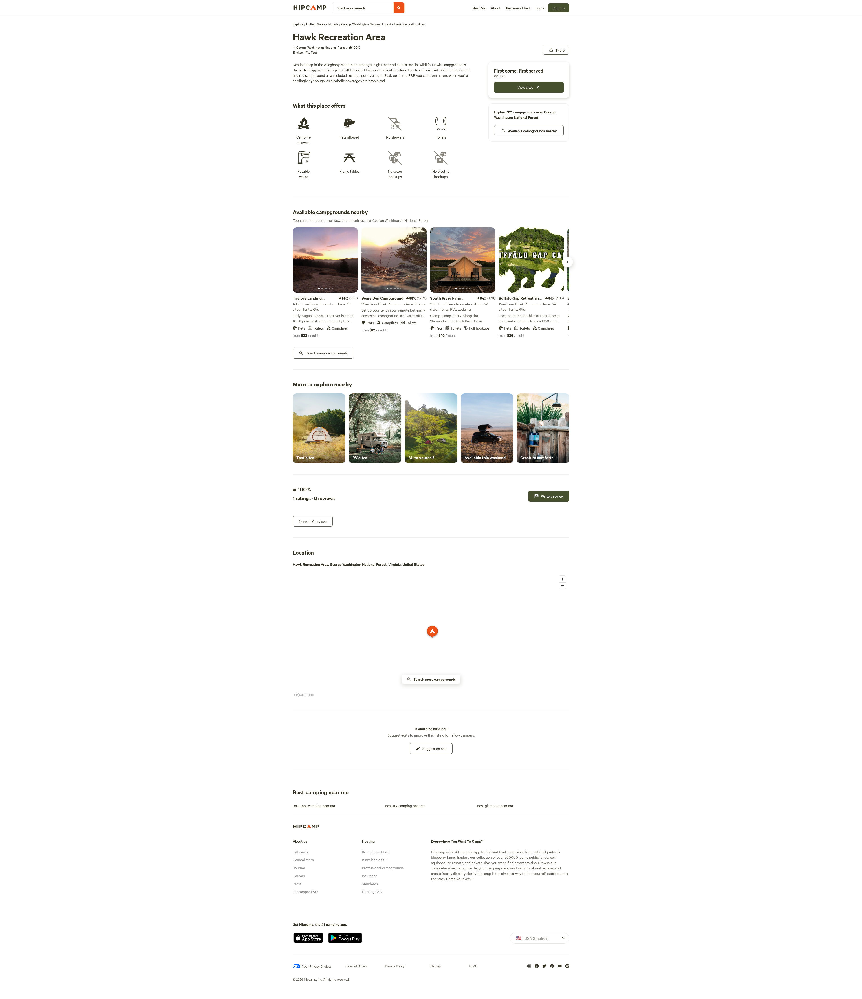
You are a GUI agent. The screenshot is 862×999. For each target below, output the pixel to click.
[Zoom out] (562, 585)
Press (297, 883)
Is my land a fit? (374, 859)
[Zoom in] (562, 579)
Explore (298, 24)
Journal (299, 867)
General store (303, 859)
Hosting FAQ (372, 891)
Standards (370, 883)
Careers (299, 875)
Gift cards (300, 851)
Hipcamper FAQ (305, 891)
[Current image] (319, 289)
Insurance (369, 875)
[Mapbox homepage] (304, 695)
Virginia (333, 24)
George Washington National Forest (366, 24)
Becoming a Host (375, 851)
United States (315, 24)
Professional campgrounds (383, 867)
